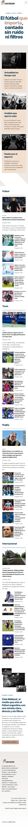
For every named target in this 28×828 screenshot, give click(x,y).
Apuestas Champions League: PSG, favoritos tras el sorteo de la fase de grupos (19, 651)
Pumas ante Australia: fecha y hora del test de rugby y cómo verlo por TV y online (19, 476)
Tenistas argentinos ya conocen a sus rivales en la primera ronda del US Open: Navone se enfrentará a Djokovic (20, 357)
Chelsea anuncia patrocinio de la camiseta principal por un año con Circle (19, 639)
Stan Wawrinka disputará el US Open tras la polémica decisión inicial (19, 385)
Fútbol (4, 215)
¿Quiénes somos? (10, 742)
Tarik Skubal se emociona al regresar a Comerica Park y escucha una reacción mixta (20, 595)
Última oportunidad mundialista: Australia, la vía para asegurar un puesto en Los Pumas (19, 503)
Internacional (6, 568)
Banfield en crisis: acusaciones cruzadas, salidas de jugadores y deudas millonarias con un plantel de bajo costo (19, 241)
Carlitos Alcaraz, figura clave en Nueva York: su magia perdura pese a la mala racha (13, 334)
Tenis (3, 330)
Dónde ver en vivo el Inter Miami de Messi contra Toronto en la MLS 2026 (20, 295)
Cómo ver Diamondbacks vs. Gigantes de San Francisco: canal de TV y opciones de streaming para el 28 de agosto (20, 610)
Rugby (4, 449)
